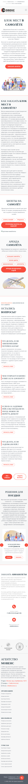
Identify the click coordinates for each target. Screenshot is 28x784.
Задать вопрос (20, 476)
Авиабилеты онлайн (5, 753)
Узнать (9, 557)
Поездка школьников (6, 720)
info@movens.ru (20, 1)
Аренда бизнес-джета (6, 750)
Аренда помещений (5, 707)
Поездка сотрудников (6, 693)
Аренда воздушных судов (13, 269)
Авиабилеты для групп (6, 723)
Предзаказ (20, 219)
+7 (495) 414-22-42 (10, 1)
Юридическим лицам (6, 712)
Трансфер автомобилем (6, 761)
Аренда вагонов (5, 731)
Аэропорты (20, 264)
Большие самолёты (13, 256)
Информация (12, 777)
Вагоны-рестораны (5, 734)
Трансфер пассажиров (6, 701)
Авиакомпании (8, 264)
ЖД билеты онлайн (5, 756)
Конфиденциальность (14, 778)
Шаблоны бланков (5, 739)
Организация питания (6, 709)
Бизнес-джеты (13, 260)
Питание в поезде (5, 728)
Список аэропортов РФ (6, 766)
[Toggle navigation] (26, 10)
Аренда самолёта (5, 696)
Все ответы (7, 476)
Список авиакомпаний (6, 764)
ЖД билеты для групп (6, 726)
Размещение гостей (5, 704)
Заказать (18, 557)
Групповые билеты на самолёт (13, 225)
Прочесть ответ (8, 366)
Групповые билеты (5, 699)
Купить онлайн (8, 219)
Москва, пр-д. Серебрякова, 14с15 (16, 681)
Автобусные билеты (5, 758)
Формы (5, 777)
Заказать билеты (14, 66)
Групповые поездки (5, 748)
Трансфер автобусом (6, 736)
